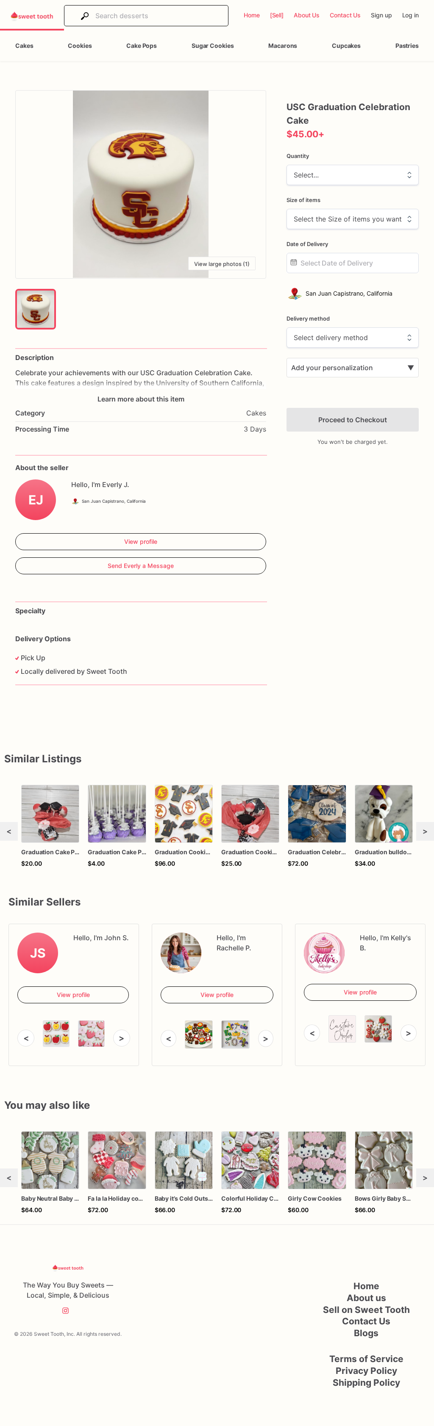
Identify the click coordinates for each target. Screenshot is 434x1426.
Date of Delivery (307, 244)
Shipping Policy (366, 1382)
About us (366, 1298)
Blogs (366, 1333)
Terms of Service (366, 1359)
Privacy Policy (366, 1370)
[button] (141, 184)
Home (366, 1286)
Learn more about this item (140, 399)
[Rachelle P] (181, 953)
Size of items (303, 200)
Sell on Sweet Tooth (366, 1309)
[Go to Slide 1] (35, 309)
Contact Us (366, 1321)
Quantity (298, 155)
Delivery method (308, 318)
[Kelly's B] (324, 953)
